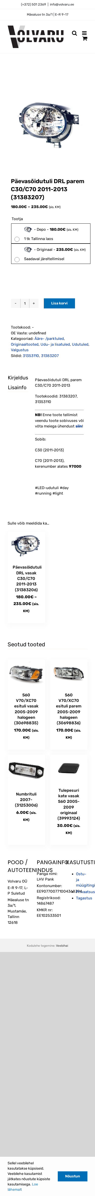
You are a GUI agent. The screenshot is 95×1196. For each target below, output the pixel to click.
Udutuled (80, 344)
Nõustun (72, 1176)
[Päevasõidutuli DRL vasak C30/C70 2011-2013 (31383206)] (26, 546)
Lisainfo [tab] (14, 387)
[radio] (50, 233)
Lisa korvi (59, 303)
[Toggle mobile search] (74, 33)
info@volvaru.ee (62, 4)
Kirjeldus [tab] (14, 378)
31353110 (31, 355)
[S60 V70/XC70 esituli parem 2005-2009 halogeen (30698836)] (69, 673)
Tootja (17, 219)
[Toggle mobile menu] (84, 33)
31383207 (50, 355)
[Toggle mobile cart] (84, 38)
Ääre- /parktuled (49, 338)
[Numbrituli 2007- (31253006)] (26, 770)
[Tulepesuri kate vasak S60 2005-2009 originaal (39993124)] (69, 769)
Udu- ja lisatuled (55, 344)
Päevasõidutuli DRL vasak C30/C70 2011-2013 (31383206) (27, 578)
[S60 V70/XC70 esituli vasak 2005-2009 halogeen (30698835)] (26, 673)
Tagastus (84, 898)
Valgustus (20, 350)
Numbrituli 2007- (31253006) (26, 800)
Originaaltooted (25, 344)
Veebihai (62, 945)
